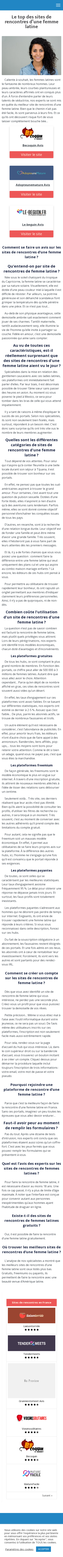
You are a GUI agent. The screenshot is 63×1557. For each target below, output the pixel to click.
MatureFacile (31, 1484)
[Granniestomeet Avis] (31, 1380)
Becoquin (31, 1456)
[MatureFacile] (31, 1473)
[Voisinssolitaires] (31, 1418)
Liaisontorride (31, 1326)
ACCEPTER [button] (43, 1549)
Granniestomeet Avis (31, 1401)
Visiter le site (31, 154)
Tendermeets (31, 1354)
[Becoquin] (31, 1445)
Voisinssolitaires (31, 1428)
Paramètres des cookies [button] (19, 1549)
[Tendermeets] (31, 1343)
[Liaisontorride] (31, 1315)
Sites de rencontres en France (31, 1302)
